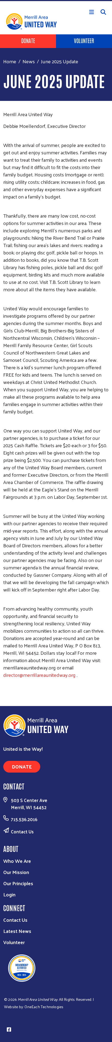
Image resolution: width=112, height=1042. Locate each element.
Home (9, 61)
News (29, 61)
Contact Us (22, 831)
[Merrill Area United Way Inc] (40, 967)
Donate (28, 40)
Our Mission (16, 872)
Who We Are (17, 861)
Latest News (17, 931)
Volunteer (84, 40)
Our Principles (18, 883)
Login (9, 894)
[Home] (56, 0)
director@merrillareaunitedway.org (39, 674)
